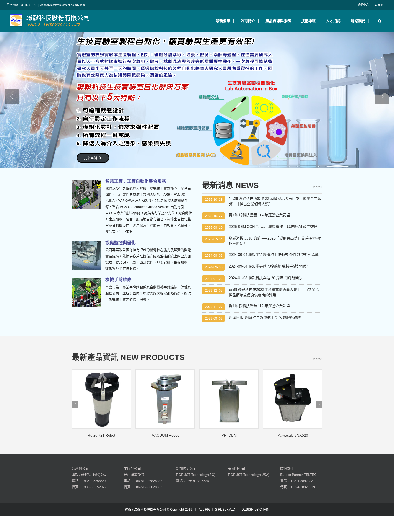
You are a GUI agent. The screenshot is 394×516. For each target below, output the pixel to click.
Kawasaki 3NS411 (101, 435)
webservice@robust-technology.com (62, 5)
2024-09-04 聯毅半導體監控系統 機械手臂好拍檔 (268, 266)
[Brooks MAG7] (229, 399)
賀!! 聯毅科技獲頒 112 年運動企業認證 (259, 306)
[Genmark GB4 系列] (165, 399)
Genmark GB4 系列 (165, 435)
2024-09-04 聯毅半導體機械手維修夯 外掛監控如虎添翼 (274, 255)
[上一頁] (75, 404)
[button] (378, 20)
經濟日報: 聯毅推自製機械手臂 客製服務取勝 (265, 318)
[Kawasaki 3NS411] (101, 399)
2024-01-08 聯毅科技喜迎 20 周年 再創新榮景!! (266, 278)
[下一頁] (319, 404)
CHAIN (264, 509)
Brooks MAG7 (229, 435)
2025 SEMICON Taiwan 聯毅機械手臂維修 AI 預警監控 (273, 227)
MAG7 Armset (293, 435)
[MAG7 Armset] (292, 399)
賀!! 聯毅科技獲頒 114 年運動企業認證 (259, 215)
